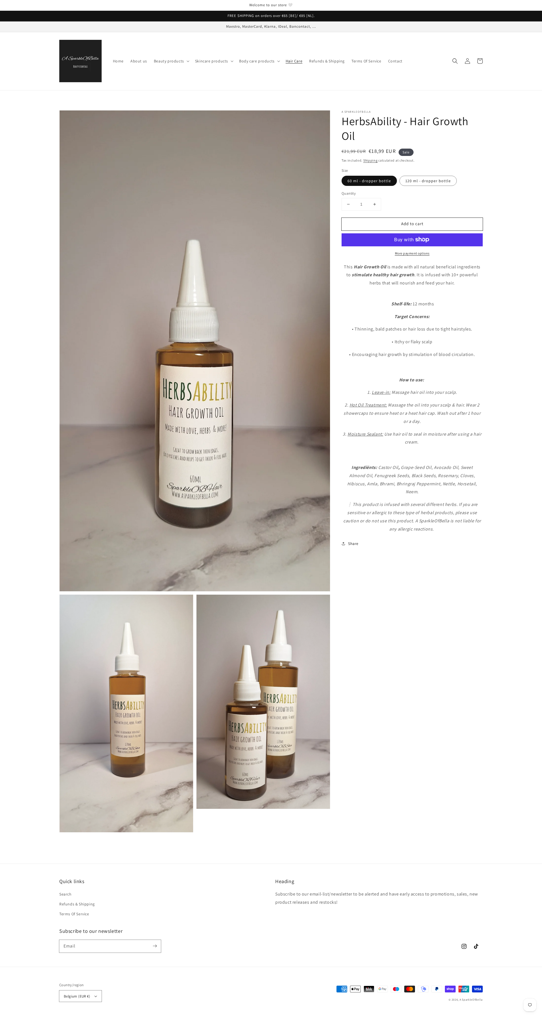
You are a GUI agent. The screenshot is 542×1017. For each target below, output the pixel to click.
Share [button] (353, 543)
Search (65, 894)
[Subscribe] (154, 946)
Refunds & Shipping (77, 904)
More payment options (412, 253)
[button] (455, 61)
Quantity (349, 193)
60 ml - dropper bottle (369, 180)
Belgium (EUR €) (77, 996)
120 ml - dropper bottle (428, 180)
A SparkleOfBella (471, 999)
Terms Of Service (74, 913)
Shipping (370, 160)
